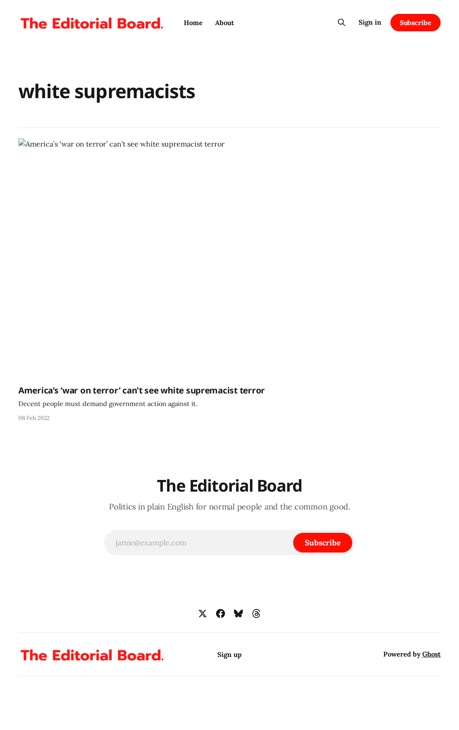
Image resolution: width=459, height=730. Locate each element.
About (224, 22)
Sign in (370, 22)
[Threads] (256, 613)
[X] (202, 613)
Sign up (229, 654)
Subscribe (415, 22)
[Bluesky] (238, 613)
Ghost (431, 654)
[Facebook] (220, 613)
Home (193, 22)
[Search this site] (341, 22)
